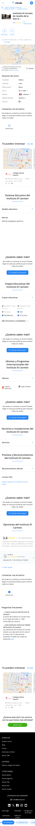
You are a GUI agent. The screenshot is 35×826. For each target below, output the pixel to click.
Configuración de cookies (28, 812)
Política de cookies (17, 816)
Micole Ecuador (7, 789)
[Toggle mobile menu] (3, 3)
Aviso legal (5, 811)
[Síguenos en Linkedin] (9, 805)
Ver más (30, 144)
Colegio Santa (18, 174)
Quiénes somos (7, 741)
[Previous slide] (1, 558)
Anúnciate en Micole (8, 752)
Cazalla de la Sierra (22, 9)
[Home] (2, 7)
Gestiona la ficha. (14, 70)
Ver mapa (7, 42)
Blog (3, 745)
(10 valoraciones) (27, 23)
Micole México (6, 775)
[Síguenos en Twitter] (13, 805)
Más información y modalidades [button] (14, 321)
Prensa (4, 748)
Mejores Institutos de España (13, 7)
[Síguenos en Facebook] (17, 805)
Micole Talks (6, 755)
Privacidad (17, 811)
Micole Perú (5, 785)
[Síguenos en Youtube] (25, 805)
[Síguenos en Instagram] (21, 805)
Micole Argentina (7, 778)
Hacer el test (17, 725)
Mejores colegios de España (11, 765)
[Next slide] (33, 558)
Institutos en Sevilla (9, 9)
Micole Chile (6, 782)
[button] (17, 209)
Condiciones (6, 816)
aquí (12, 639)
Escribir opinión (7, 567)
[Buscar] (31, 2)
